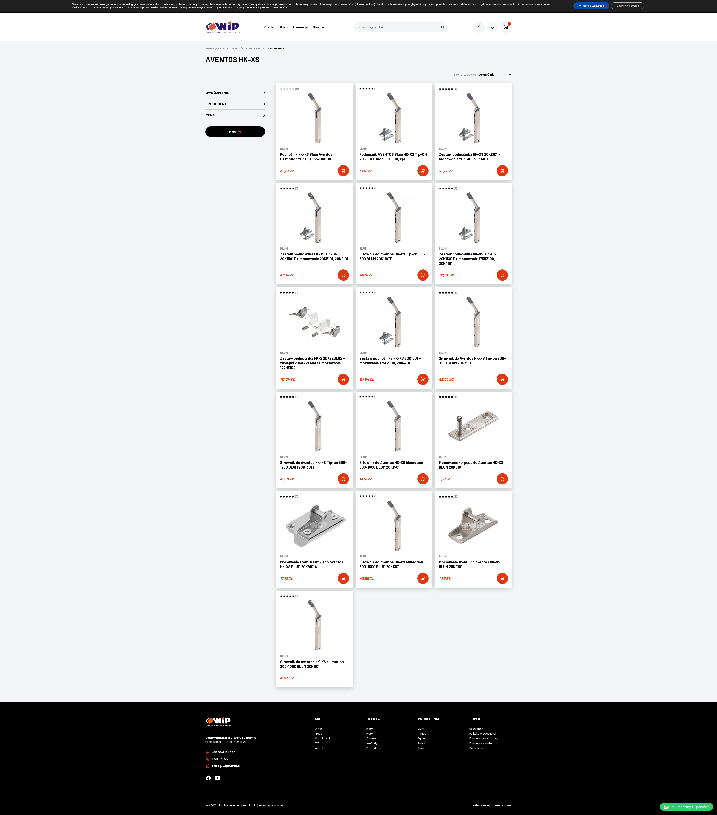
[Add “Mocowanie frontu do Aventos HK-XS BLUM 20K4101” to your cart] (502, 578)
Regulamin (250, 805)
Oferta (269, 27)
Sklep (283, 27)
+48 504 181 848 (223, 752)
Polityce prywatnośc (274, 7)
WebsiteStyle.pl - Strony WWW (492, 805)
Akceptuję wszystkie (591, 5)
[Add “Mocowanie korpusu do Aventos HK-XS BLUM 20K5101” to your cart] (502, 478)
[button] (686, 807)
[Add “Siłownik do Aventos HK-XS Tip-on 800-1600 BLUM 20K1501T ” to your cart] (502, 379)
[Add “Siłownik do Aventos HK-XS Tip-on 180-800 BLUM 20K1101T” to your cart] (423, 275)
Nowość (319, 27)
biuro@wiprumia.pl (225, 765)
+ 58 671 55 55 (221, 759)
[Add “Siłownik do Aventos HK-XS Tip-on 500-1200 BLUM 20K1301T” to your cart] (343, 478)
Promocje (300, 27)
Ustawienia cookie (628, 5)
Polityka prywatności (272, 805)
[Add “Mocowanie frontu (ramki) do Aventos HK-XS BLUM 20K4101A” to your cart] (343, 578)
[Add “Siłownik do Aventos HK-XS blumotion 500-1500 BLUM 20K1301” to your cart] (423, 578)
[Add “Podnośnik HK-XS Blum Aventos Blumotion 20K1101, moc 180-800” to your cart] (343, 170)
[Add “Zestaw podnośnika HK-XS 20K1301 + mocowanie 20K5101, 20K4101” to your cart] (502, 170)
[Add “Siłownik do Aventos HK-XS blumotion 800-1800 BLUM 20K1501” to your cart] (423, 478)
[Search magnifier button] (442, 27)
